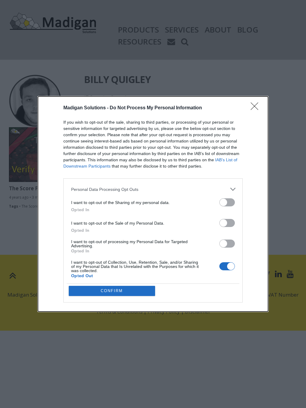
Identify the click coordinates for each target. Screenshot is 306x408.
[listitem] (153, 189)
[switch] (227, 202)
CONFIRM (112, 291)
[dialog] (153, 204)
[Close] (256, 108)
